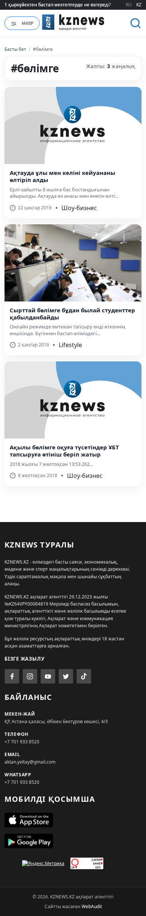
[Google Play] (73, 841)
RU (129, 4)
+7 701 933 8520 (21, 741)
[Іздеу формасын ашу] (136, 23)
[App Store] (73, 820)
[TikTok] (83, 676)
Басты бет (15, 49)
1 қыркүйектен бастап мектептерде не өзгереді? (57, 4)
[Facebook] (11, 676)
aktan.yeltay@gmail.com (29, 762)
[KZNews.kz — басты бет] (73, 22)
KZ (139, 4)
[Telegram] (65, 676)
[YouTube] (47, 676)
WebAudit (92, 906)
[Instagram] (29, 676)
